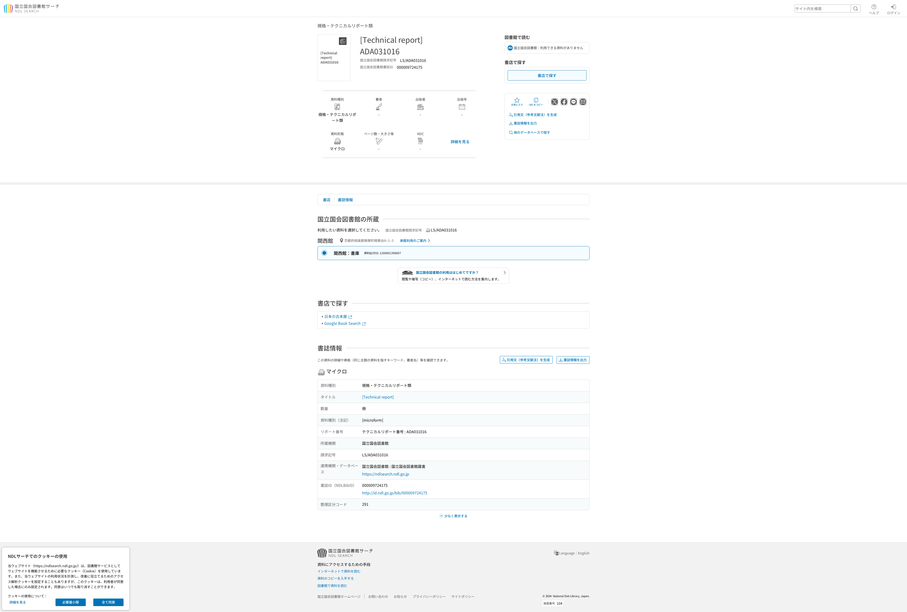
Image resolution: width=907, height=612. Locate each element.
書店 (326, 199)
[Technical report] (378, 397)
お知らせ (400, 596)
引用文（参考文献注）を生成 (535, 114)
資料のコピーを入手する (335, 578)
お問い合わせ (378, 596)
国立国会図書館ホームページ (338, 596)
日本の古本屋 (336, 316)
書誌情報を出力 (525, 123)
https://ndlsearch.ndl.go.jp (385, 474)
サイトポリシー (463, 596)
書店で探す (547, 75)
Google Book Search (343, 323)
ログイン (893, 12)
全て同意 (108, 602)
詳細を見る (460, 141)
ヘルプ (874, 12)
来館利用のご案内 (413, 240)
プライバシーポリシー (429, 596)
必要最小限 (70, 602)
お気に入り (517, 104)
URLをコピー (536, 104)
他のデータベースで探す (532, 132)
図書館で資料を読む (332, 585)
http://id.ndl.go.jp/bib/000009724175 (394, 493)
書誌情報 (345, 199)
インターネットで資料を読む (338, 571)
